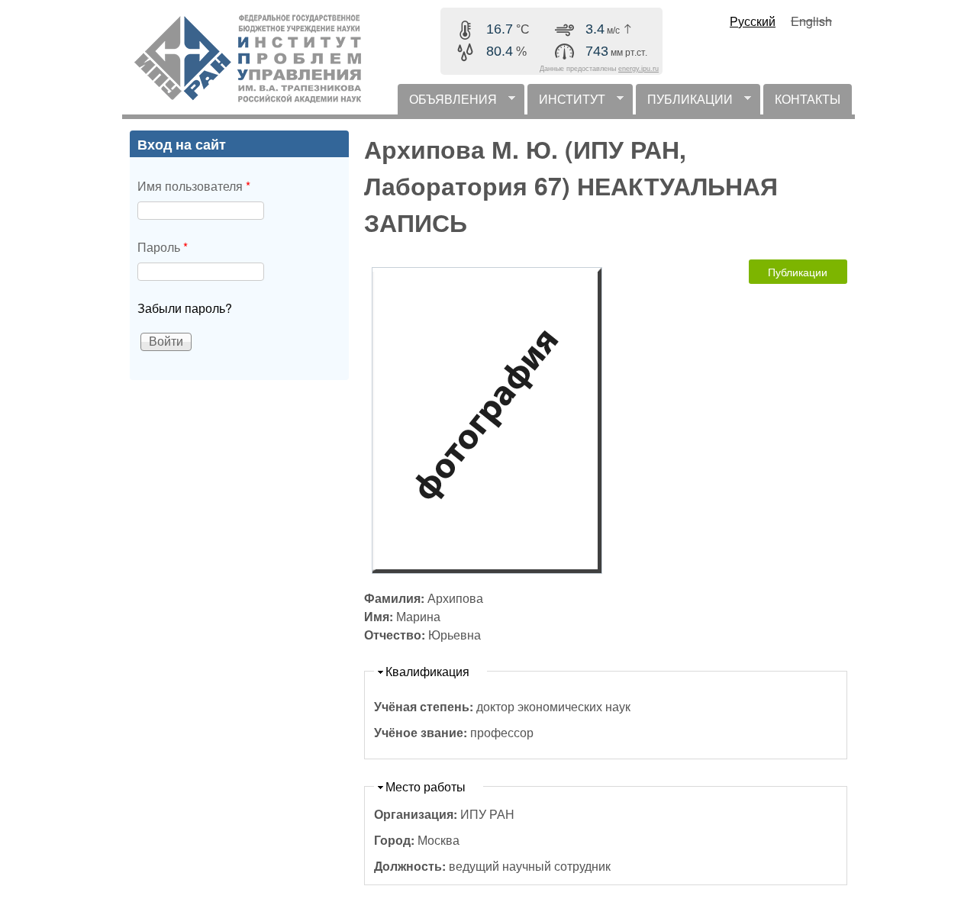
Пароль (162, 247)
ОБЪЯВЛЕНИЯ (447, 102)
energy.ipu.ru (638, 68)
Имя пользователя (193, 186)
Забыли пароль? (184, 308)
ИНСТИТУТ (566, 102)
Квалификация (427, 671)
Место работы (425, 786)
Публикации (797, 271)
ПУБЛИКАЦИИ (684, 102)
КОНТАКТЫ (807, 99)
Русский (752, 21)
